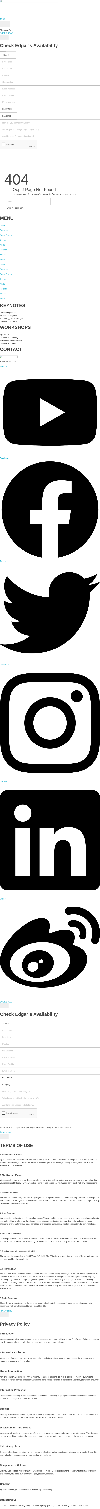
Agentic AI (4, 335)
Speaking (4, 230)
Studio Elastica (64, 1127)
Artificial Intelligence (8, 316)
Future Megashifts (7, 313)
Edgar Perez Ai (6, 235)
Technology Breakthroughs (11, 319)
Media (2, 245)
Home (2, 225)
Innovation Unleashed (9, 321)
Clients (3, 240)
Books (2, 255)
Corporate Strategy (8, 343)
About (2, 259)
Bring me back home (15, 208)
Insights (3, 250)
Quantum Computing (9, 337)
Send (6, 152)
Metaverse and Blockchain (11, 340)
